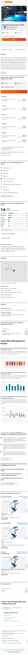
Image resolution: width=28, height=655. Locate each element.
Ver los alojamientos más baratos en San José (22, 523)
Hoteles (11, 649)
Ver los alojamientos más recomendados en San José (21, 552)
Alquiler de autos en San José (9, 617)
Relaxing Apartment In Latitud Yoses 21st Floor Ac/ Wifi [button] (13, 569)
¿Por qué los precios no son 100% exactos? (12, 643)
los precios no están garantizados (8, 634)
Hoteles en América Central (20, 649)
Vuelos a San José (7, 615)
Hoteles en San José (8, 619)
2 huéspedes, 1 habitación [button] (9, 36)
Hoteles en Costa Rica (9, 650)
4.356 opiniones (13, 27)
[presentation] (11, 349)
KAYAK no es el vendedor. (7, 638)
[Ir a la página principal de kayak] (8, 2)
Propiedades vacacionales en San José (11, 621)
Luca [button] (2, 541)
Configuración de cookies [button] (6, 155)
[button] (2, 2)
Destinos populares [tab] (17, 607)
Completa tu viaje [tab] (7, 607)
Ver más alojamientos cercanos (22, 497)
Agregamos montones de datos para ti (10, 640)
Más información (5, 149)
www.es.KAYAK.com (5, 649)
